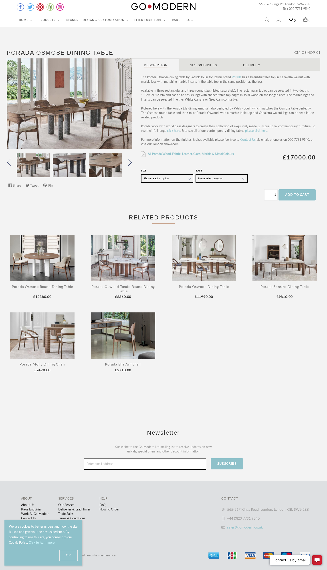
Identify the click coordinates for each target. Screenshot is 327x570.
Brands (72, 20)
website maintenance (101, 555)
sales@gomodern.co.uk (245, 527)
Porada (236, 77)
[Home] (163, 6)
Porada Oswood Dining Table (204, 287)
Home (24, 20)
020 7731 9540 (299, 8)
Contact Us (248, 139)
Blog (189, 20)
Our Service (66, 505)
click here (173, 130)
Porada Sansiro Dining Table (284, 287)
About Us (27, 505)
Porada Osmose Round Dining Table (42, 287)
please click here (256, 130)
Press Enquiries (31, 509)
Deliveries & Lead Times (74, 509)
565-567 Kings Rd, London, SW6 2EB (284, 4)
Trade (175, 20)
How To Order (109, 509)
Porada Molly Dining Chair (42, 364)
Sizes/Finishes (203, 65)
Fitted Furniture (148, 20)
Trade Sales (65, 514)
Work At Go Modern (35, 514)
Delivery (251, 65)
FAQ (102, 505)
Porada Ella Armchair (123, 364)
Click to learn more (41, 542)
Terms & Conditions (71, 518)
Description (156, 65)
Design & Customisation (104, 20)
